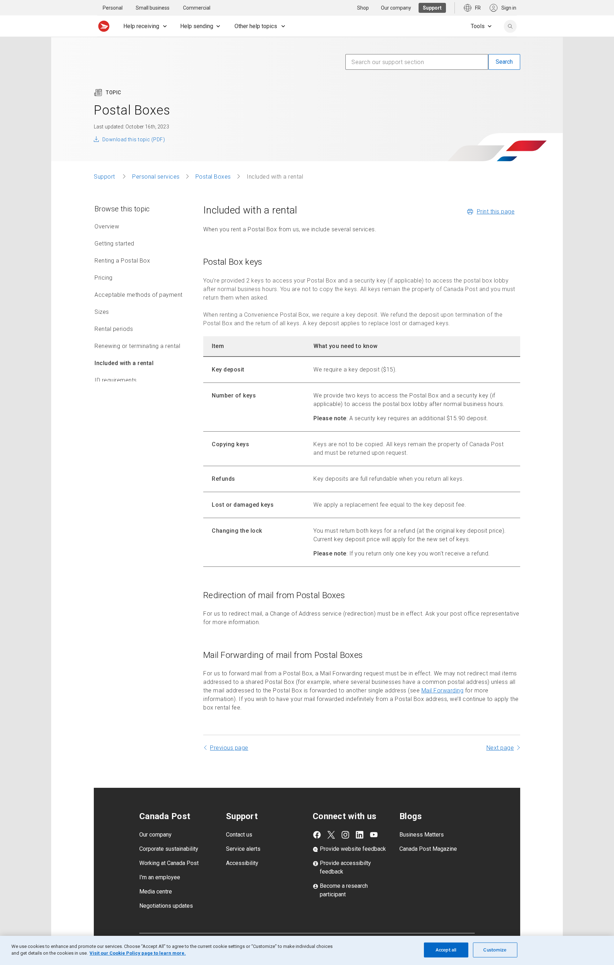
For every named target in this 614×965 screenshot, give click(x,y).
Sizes (102, 312)
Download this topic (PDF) (133, 139)
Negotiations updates (166, 905)
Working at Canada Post (169, 863)
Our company (155, 834)
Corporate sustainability (168, 848)
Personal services (156, 176)
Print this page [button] (496, 211)
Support (105, 176)
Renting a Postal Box (122, 260)
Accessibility (242, 863)
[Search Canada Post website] (510, 26)
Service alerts (243, 848)
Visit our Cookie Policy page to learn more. (138, 953)
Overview (107, 226)
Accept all (446, 950)
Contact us (239, 834)
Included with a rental (124, 363)
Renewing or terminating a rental (137, 346)
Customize (494, 950)
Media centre (155, 891)
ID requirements (116, 380)
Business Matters (421, 834)
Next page (500, 747)
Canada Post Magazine (428, 848)
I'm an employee (159, 877)
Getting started (114, 243)
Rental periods (114, 329)
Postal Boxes (213, 176)
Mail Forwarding (442, 690)
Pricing (104, 277)
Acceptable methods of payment (139, 294)
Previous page (229, 747)
